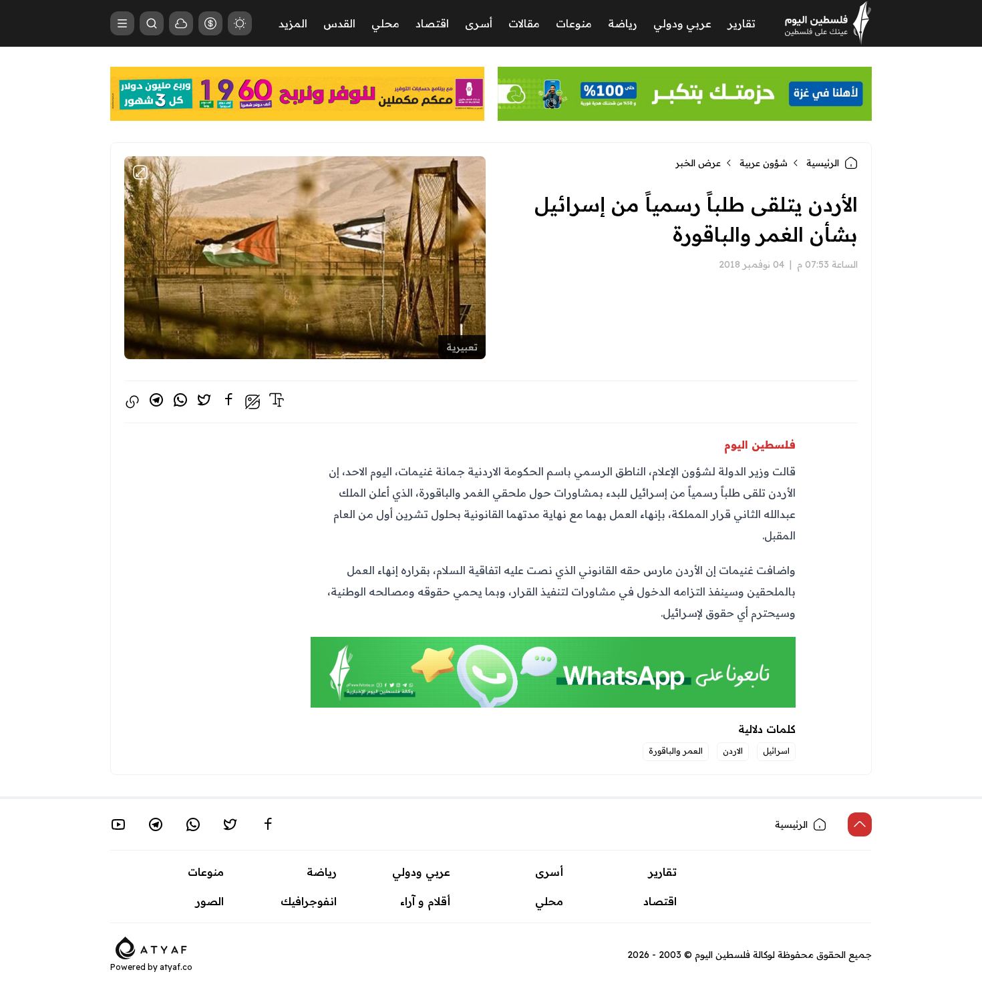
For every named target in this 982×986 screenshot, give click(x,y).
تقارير (741, 23)
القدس (339, 23)
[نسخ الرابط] (132, 402)
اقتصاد (432, 23)
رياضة (622, 23)
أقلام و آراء (425, 901)
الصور (210, 901)
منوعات (574, 23)
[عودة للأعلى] (860, 824)
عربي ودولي (682, 23)
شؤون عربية (764, 163)
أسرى (478, 23)
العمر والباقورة (676, 751)
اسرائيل (776, 751)
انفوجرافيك (309, 901)
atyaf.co (176, 967)
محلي (385, 23)
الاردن (733, 751)
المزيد (293, 23)
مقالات (524, 23)
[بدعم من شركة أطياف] (151, 946)
